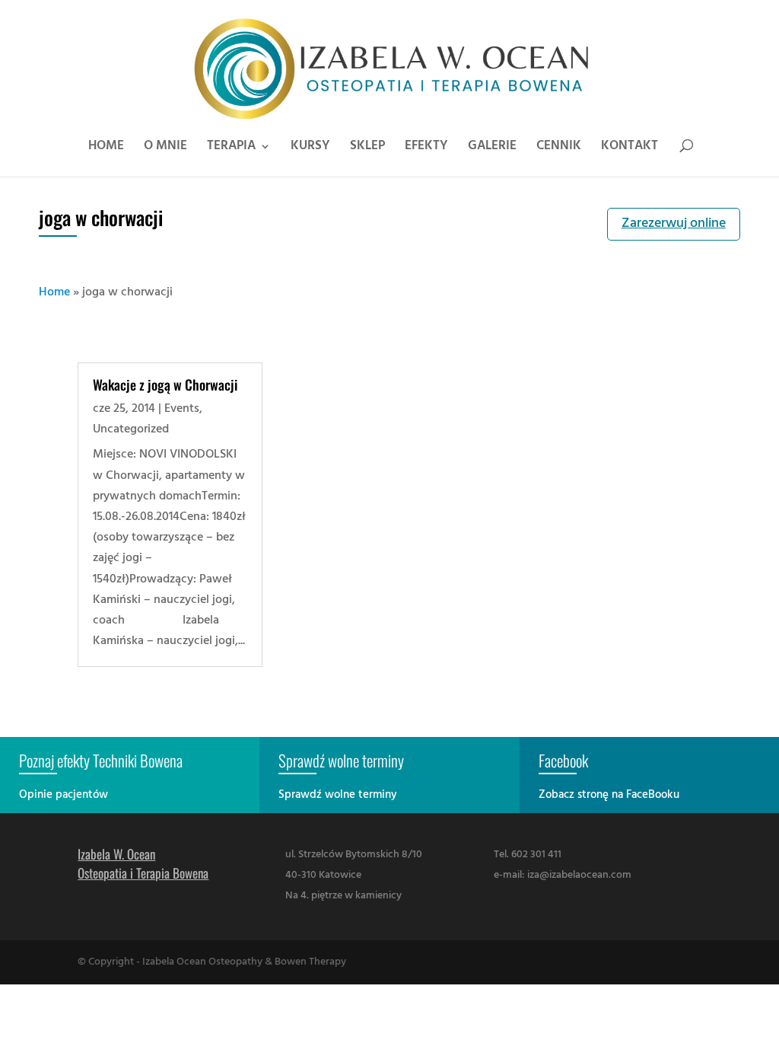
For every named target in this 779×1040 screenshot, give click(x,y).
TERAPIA (231, 148)
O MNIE (165, 148)
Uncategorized (131, 429)
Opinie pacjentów (63, 795)
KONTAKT (629, 148)
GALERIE (492, 148)
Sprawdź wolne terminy (337, 795)
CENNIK (558, 148)
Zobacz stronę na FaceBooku (609, 795)
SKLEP (367, 148)
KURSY (310, 148)
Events (181, 409)
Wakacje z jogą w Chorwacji (165, 384)
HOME (106, 148)
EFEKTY (426, 148)
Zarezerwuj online (674, 223)
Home (54, 292)
